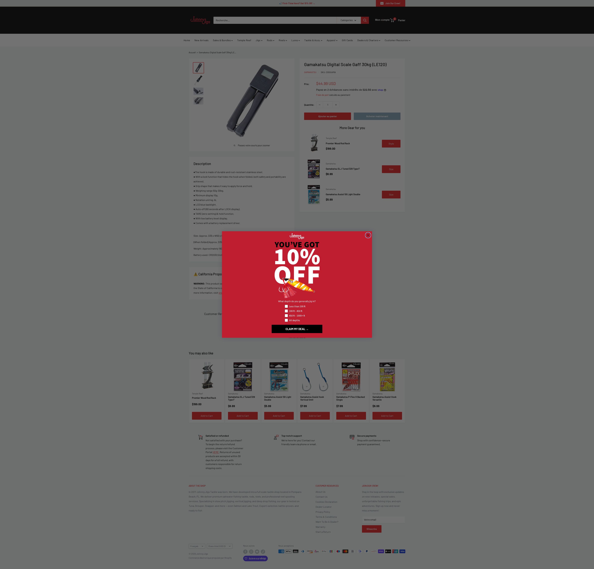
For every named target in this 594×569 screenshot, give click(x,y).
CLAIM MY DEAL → (297, 329)
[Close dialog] (368, 235)
